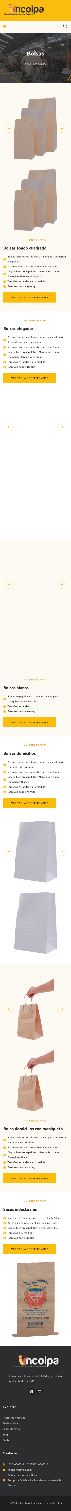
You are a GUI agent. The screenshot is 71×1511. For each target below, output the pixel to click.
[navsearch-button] (65, 27)
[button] (9, 128)
